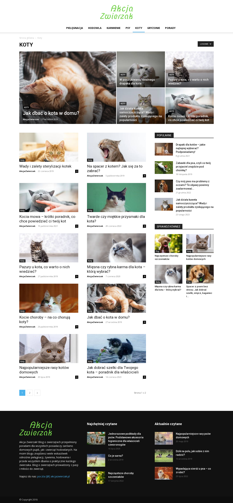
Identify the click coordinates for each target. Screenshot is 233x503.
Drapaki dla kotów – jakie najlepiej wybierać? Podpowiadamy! (190, 148)
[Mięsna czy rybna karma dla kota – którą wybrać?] (116, 247)
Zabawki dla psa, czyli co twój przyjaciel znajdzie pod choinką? (193, 167)
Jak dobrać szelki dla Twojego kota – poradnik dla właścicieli (113, 369)
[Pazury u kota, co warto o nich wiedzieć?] (189, 69)
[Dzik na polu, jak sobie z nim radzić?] (164, 455)
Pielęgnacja (74, 28)
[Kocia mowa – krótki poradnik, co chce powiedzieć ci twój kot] (189, 106)
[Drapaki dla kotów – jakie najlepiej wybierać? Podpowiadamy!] (164, 149)
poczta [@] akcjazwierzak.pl (53, 476)
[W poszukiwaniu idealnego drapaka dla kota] (141, 69)
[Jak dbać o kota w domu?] (67, 93)
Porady (170, 28)
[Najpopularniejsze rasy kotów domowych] (48, 348)
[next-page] (37, 393)
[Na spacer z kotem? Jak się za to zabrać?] (116, 147)
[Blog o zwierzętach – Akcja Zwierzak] (116, 12)
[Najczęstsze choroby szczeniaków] (168, 243)
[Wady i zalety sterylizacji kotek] (48, 147)
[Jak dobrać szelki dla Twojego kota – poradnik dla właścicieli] (116, 348)
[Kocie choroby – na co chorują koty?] (48, 298)
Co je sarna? (115, 455)
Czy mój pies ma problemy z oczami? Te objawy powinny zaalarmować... (193, 185)
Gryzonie (153, 28)
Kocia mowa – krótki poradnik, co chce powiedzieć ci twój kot (47, 218)
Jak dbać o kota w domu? (108, 317)
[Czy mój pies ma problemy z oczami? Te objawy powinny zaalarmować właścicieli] (164, 186)
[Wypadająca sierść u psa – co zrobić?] (164, 473)
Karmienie (114, 28)
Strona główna (26, 37)
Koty (138, 28)
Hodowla (95, 28)
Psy (128, 28)
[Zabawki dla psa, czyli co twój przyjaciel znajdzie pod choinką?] (164, 167)
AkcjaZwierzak (31, 119)
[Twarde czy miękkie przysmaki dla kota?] (116, 197)
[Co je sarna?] (96, 460)
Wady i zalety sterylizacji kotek (45, 166)
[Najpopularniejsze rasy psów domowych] (164, 438)
